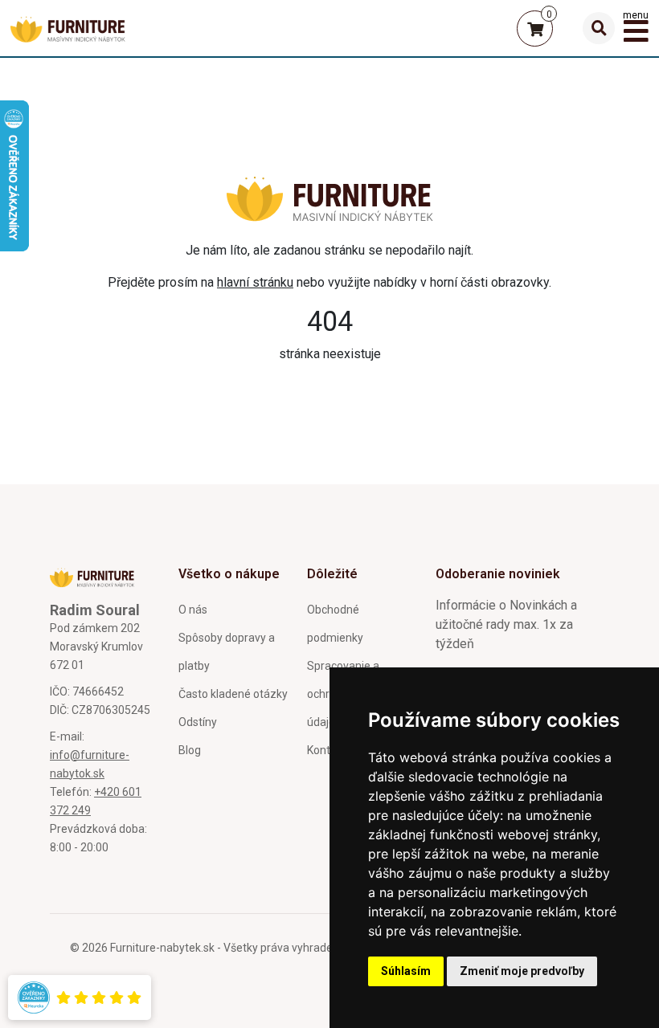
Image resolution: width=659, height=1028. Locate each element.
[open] (599, 28)
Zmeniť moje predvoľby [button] (522, 971)
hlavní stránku (255, 282)
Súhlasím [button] (406, 971)
